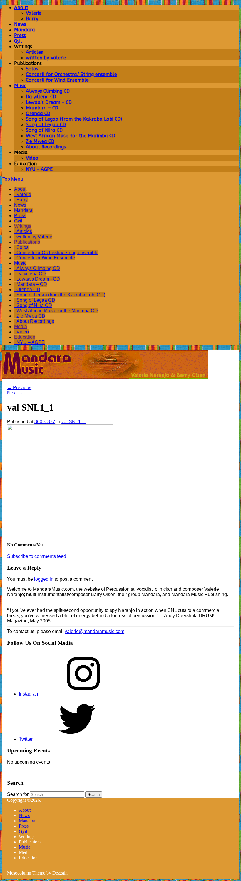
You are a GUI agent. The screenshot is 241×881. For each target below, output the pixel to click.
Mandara (24, 30)
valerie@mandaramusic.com (94, 631)
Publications (27, 241)
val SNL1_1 (73, 421)
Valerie (33, 13)
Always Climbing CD (48, 91)
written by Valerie (46, 57)
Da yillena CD (41, 96)
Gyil (18, 41)
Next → (15, 392)
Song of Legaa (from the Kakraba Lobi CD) (74, 119)
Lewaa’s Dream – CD (49, 102)
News (20, 24)
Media (20, 326)
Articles (34, 52)
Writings (22, 226)
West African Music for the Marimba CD (70, 136)
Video (32, 158)
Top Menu (12, 179)
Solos (32, 69)
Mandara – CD (42, 108)
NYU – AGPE (39, 169)
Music (20, 85)
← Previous (19, 387)
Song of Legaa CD (46, 124)
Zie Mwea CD (40, 141)
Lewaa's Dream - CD (38, 278)
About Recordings (46, 147)
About (21, 7)
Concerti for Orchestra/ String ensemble (71, 74)
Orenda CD (38, 113)
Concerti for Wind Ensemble (57, 80)
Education (24, 337)
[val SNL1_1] (60, 533)
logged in (43, 579)
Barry (32, 18)
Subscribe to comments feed (36, 556)
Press (20, 35)
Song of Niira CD (44, 130)
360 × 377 (44, 421)
